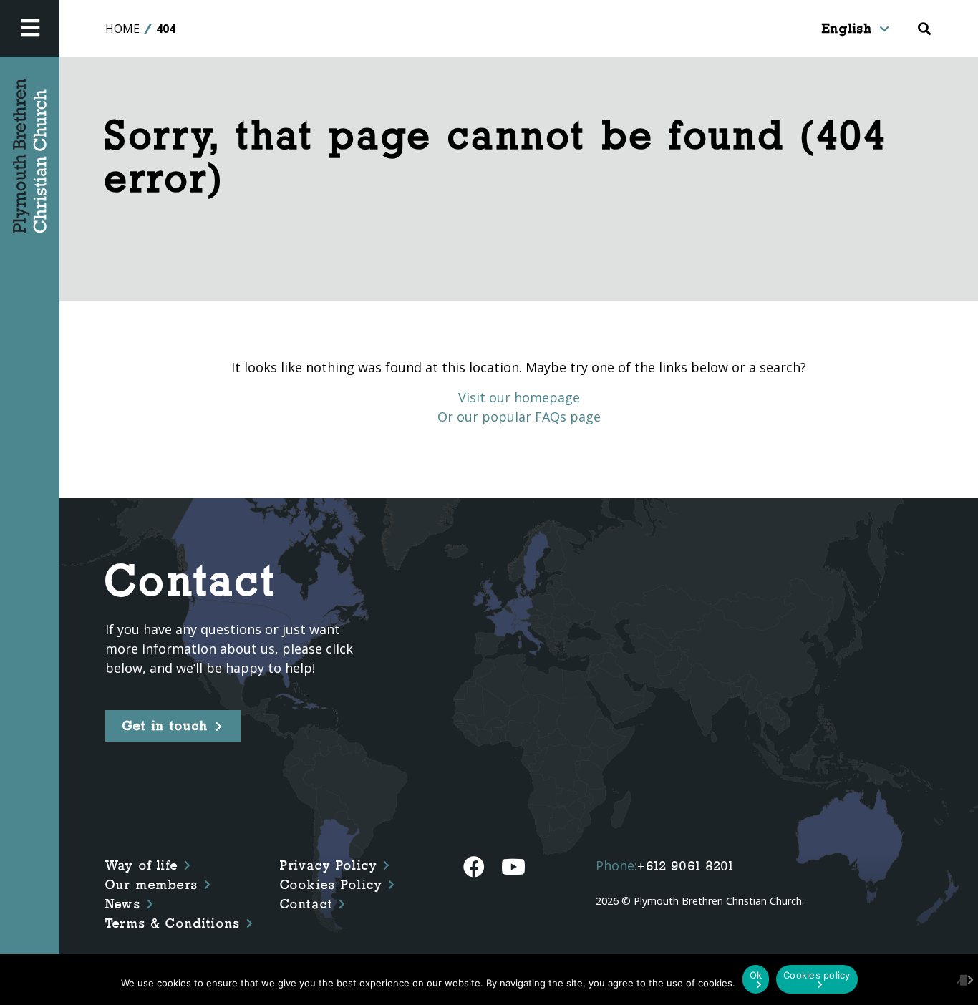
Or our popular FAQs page (519, 416)
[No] (960, 979)
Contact (306, 904)
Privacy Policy (328, 865)
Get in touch (165, 726)
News (123, 904)
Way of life (141, 865)
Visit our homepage (519, 397)
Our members (151, 885)
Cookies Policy (331, 885)
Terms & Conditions (173, 923)
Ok (756, 975)
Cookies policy (817, 975)
